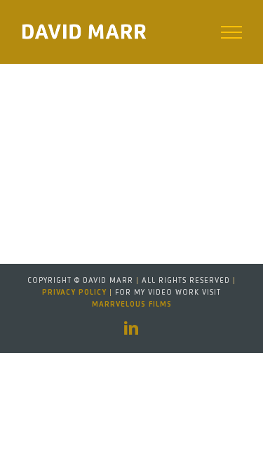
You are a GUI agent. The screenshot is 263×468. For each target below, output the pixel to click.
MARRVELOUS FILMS (132, 304)
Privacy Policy (74, 292)
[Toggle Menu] (231, 32)
